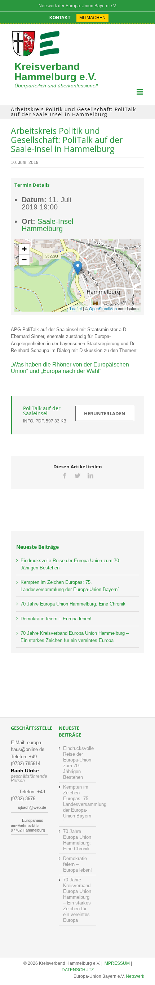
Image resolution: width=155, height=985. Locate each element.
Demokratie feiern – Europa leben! (56, 618)
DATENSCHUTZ (78, 969)
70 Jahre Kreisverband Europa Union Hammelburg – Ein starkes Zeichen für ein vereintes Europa (77, 900)
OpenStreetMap (103, 308)
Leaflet (76, 308)
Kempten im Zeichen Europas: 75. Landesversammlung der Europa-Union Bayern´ (77, 804)
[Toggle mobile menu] (140, 92)
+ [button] (24, 248)
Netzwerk (135, 976)
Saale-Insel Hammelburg (47, 225)
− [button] (24, 259)
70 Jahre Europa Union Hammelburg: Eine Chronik (73, 604)
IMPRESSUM (116, 963)
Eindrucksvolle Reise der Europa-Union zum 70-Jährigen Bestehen (77, 763)
